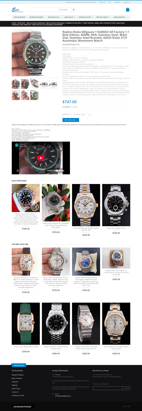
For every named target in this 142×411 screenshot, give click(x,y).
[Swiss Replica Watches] (17, 8)
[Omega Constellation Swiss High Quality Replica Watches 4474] (86, 324)
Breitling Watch (102, 17)
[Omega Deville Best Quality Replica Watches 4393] (56, 324)
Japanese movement (36, 17)
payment (117, 2)
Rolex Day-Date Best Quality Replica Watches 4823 (86, 229)
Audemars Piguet (85, 17)
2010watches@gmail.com (63, 396)
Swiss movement (19, 17)
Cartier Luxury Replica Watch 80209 (25, 347)
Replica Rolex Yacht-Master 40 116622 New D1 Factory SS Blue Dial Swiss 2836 (116, 272)
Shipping (14, 385)
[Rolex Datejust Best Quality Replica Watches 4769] (116, 324)
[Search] (74, 10)
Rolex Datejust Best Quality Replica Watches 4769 (116, 348)
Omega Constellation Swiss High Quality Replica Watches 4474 (86, 348)
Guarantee (15, 382)
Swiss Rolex (69, 17)
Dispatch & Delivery (18, 375)
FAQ (110, 2)
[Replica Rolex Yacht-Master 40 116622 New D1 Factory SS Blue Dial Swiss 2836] (116, 258)
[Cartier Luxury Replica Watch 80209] (26, 324)
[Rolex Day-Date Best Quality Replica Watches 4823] (86, 205)
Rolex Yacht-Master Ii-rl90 (116, 228)
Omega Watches (119, 17)
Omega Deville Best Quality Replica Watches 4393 (56, 348)
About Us (102, 2)
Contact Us (126, 2)
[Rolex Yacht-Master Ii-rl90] (116, 205)
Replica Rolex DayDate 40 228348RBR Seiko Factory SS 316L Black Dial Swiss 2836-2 (56, 225)
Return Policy (16, 388)
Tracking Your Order (18, 395)
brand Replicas (53, 17)
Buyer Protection (17, 378)
